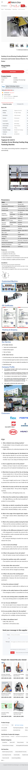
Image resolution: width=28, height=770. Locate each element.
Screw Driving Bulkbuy (16, 758)
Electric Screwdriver (21, 9)
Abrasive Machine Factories (20, 751)
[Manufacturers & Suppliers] (14, 2)
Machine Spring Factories (7, 751)
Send (12, 652)
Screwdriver (4, 742)
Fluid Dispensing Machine (18, 727)
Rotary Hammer (20, 742)
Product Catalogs (19, 725)
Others (26, 730)
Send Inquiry (13, 71)
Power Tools (15, 9)
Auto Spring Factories (6, 754)
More (2, 760)
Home (2, 9)
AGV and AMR (4, 727)
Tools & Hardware (8, 9)
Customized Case (16, 730)
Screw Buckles (17, 754)
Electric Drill (12, 742)
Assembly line (4, 730)
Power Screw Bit (5, 758)
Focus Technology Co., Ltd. (16, 764)
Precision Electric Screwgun (7, 745)
